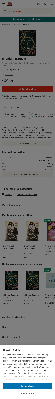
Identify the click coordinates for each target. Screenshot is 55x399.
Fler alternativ (27, 393)
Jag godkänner (27, 386)
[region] (27, 372)
